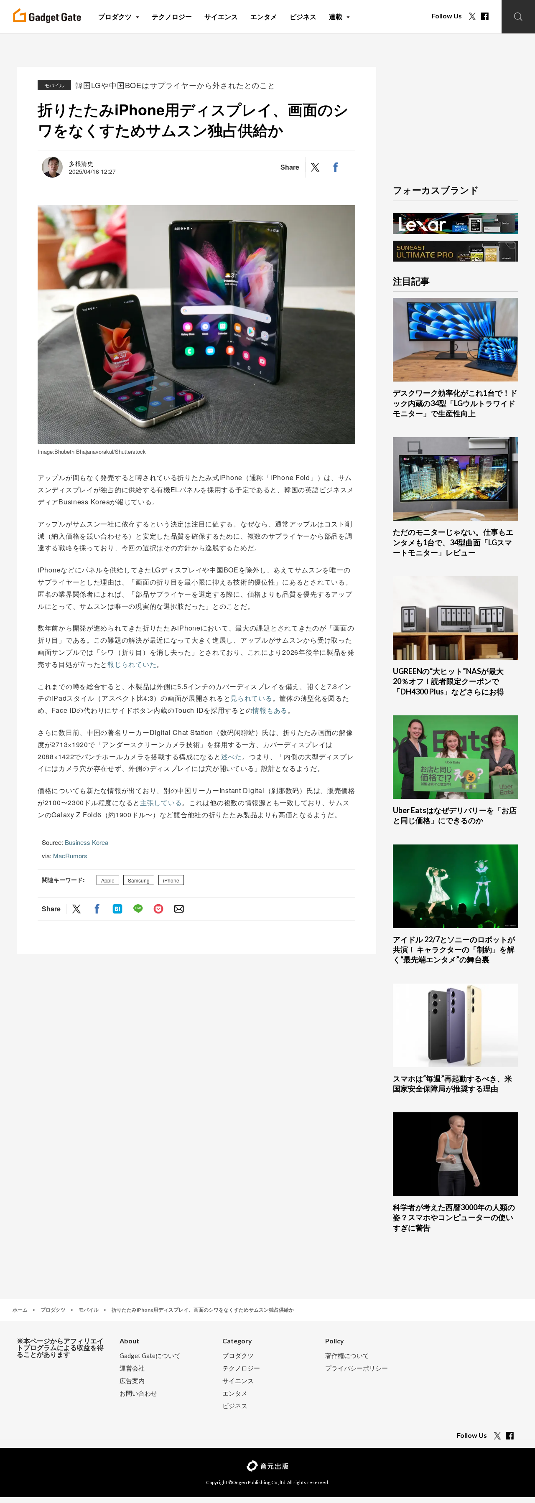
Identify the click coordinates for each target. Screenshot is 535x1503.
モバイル (54, 85)
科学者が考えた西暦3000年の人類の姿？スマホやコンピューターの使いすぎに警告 (454, 1217)
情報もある (270, 710)
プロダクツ (238, 1356)
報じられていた (131, 664)
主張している (161, 802)
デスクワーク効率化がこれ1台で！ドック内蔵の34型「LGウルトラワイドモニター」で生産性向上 (455, 403)
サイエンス (238, 1381)
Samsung (139, 880)
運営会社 (132, 1368)
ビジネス (234, 1406)
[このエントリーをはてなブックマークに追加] (117, 908)
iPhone (171, 880)
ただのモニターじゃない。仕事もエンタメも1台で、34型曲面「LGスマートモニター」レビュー (453, 542)
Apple (108, 880)
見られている (251, 698)
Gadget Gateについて (150, 1356)
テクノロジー (241, 1368)
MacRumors (70, 855)
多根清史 (81, 163)
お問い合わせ (138, 1393)
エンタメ (234, 1393)
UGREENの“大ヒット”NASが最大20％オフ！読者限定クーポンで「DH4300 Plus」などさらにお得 (448, 681)
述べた (231, 756)
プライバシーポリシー (356, 1368)
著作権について (347, 1356)
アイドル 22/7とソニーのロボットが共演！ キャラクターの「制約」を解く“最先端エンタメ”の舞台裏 (454, 949)
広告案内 (132, 1381)
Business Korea (86, 842)
